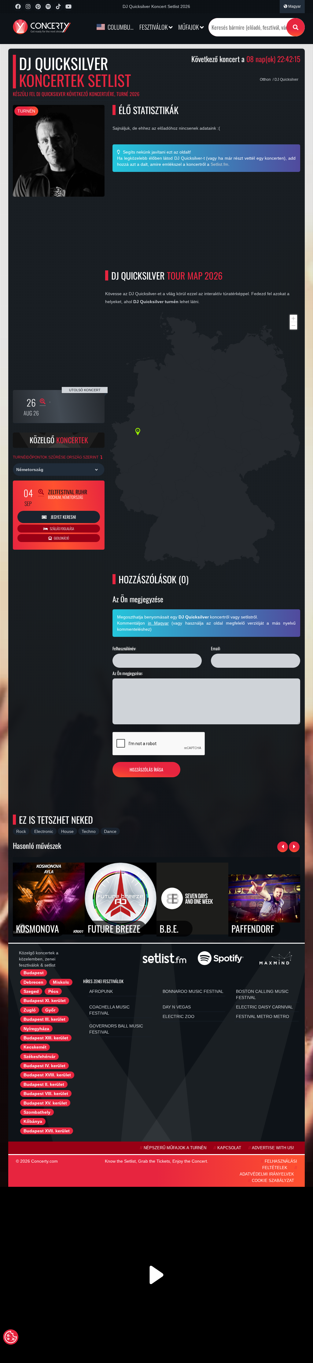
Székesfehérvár (39, 1056)
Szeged (31, 991)
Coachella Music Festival (109, 1010)
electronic (43, 831)
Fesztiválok (154, 27)
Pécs (53, 991)
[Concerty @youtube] (68, 6)
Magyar (294, 6)
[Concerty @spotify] (48, 6)
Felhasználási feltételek (279, 1164)
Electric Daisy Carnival (264, 1007)
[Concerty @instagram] (28, 6)
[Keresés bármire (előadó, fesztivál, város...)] (295, 27)
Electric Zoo (178, 1016)
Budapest (34, 972)
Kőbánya (33, 1121)
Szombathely (37, 1112)
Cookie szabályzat (273, 1181)
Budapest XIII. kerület (46, 1037)
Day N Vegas (177, 1007)
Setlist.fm (219, 164)
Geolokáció (61, 538)
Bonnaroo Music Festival (193, 991)
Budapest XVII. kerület (47, 1130)
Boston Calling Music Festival (262, 994)
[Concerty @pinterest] (38, 6)
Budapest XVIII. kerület (47, 1074)
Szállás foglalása (61, 528)
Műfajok (189, 27)
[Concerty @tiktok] (58, 6)
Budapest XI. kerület (45, 1000)
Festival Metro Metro (262, 1016)
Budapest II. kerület (44, 1084)
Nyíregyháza (36, 1028)
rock (21, 831)
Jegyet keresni (63, 517)
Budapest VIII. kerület (46, 1093)
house (67, 831)
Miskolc (61, 982)
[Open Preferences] (10, 1337)
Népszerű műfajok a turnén (175, 1148)
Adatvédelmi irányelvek (267, 1174)
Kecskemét (35, 1047)
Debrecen (33, 982)
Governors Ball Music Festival (116, 1028)
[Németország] (59, 469)
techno (89, 831)
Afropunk (101, 991)
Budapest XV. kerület (45, 1103)
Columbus (120, 27)
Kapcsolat (229, 1148)
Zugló (30, 1010)
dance (110, 831)
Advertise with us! (273, 1148)
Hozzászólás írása (146, 769)
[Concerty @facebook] (17, 6)
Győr (50, 1010)
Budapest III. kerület (44, 1019)
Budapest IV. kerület (44, 1065)
